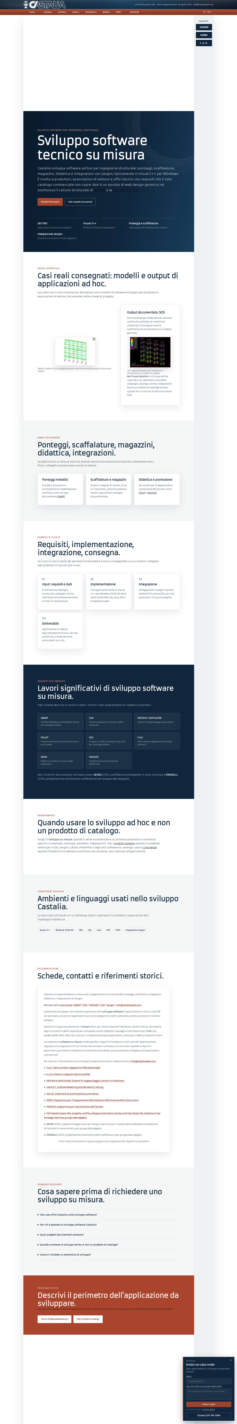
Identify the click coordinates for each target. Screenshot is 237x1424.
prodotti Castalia (124, 843)
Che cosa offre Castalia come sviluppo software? (68, 1214)
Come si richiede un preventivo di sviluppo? (65, 1254)
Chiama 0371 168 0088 (208, 1415)
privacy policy (209, 1409)
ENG (209, 12)
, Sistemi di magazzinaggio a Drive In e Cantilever (85, 1081)
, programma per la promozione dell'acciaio (74, 1106)
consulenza (150, 847)
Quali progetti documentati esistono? (62, 1234)
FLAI (102, 1005)
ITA (204, 12)
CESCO (142, 492)
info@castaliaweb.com (128, 1005)
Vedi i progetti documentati (80, 202)
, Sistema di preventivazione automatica (72, 1094)
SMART (61, 496)
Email (189, 1377)
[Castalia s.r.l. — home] (44, 4)
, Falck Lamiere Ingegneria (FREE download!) (73, 1067)
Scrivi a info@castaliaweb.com (54, 1319)
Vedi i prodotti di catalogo (88, 1319)
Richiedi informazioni (50, 202)
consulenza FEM (126, 190)
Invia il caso (208, 1404)
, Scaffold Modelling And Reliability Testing (74, 1087)
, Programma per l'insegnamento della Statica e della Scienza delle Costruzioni (92, 1100)
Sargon (99, 190)
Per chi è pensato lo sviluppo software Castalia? (68, 1224)
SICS (85, 1005)
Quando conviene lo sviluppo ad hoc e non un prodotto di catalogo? (79, 1244)
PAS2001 (152, 492)
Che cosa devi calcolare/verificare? (204, 1387)
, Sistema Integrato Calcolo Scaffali (68, 1074)
